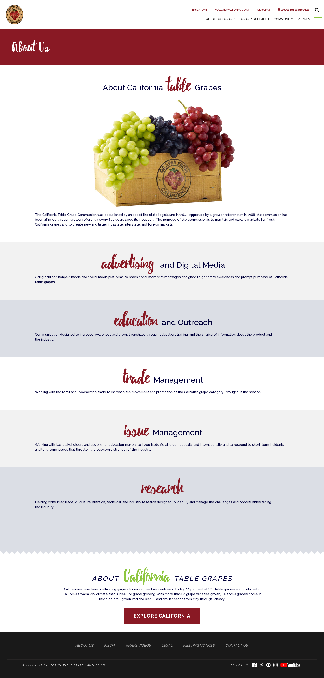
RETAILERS (263, 9)
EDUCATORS (199, 9)
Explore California (162, 616)
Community (283, 19)
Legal (166, 645)
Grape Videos (138, 645)
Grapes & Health (255, 19)
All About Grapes (221, 19)
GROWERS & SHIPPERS (295, 9)
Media (109, 645)
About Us (84, 645)
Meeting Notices (199, 645)
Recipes (304, 19)
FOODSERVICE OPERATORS (232, 9)
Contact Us (236, 645)
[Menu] (317, 20)
